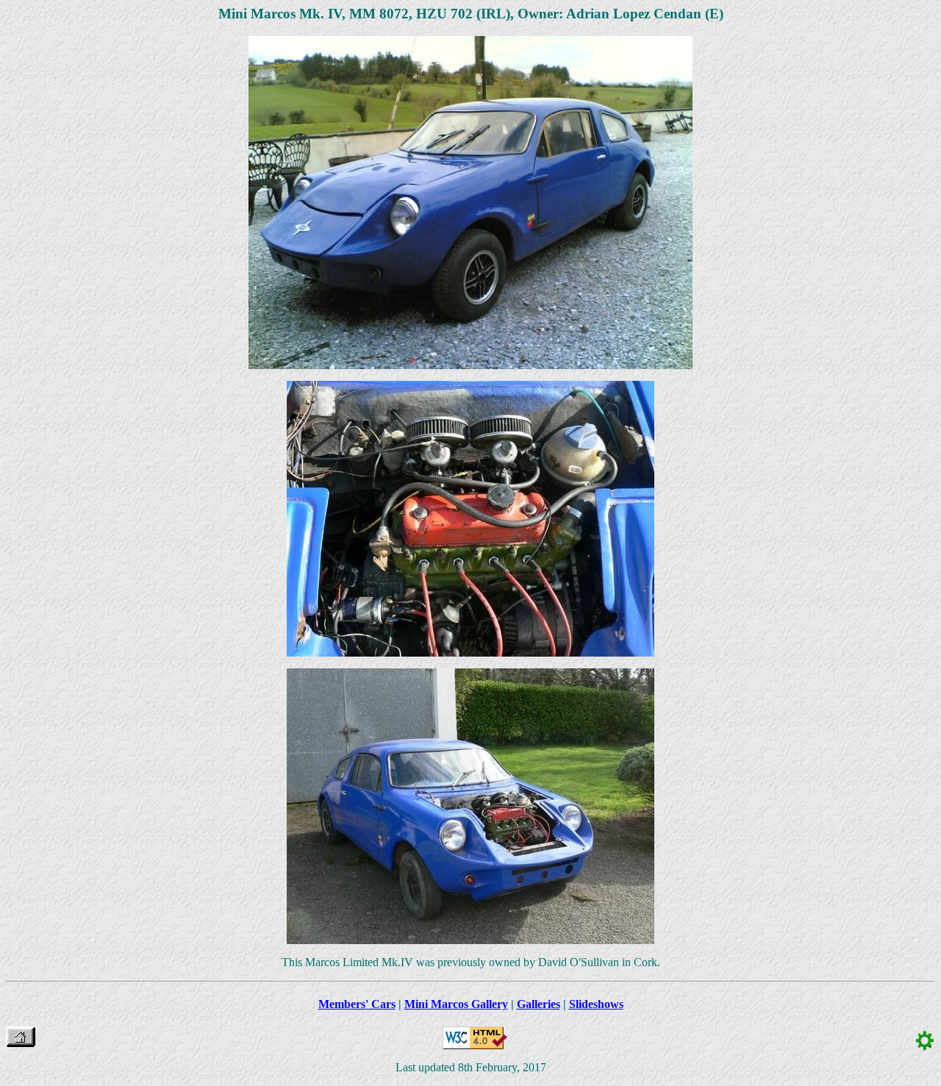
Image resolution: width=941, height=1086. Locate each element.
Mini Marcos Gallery (456, 1004)
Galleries (538, 1004)
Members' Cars (357, 1004)
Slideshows (596, 1004)
